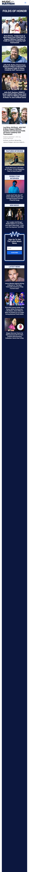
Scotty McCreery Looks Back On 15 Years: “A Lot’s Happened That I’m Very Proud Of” (14, 169)
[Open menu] (25, 2)
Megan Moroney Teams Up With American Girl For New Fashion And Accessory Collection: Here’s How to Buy (14, 335)
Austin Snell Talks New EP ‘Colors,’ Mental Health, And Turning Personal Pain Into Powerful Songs (14, 197)
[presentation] (14, 159)
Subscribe (14, 252)
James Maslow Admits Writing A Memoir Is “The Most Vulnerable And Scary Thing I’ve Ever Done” (14, 286)
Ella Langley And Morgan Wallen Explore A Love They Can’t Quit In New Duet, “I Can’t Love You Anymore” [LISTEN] (14, 224)
